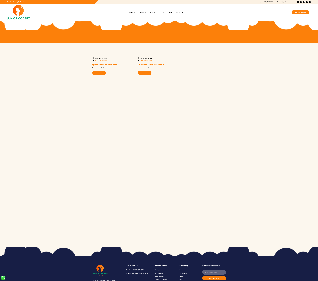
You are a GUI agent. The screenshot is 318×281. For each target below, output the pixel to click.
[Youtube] (307, 2)
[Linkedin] (304, 2)
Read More (98, 73)
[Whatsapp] (310, 2)
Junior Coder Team (101, 60)
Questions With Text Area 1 (151, 64)
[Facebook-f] (298, 2)
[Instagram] (301, 2)
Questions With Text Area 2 (105, 64)
